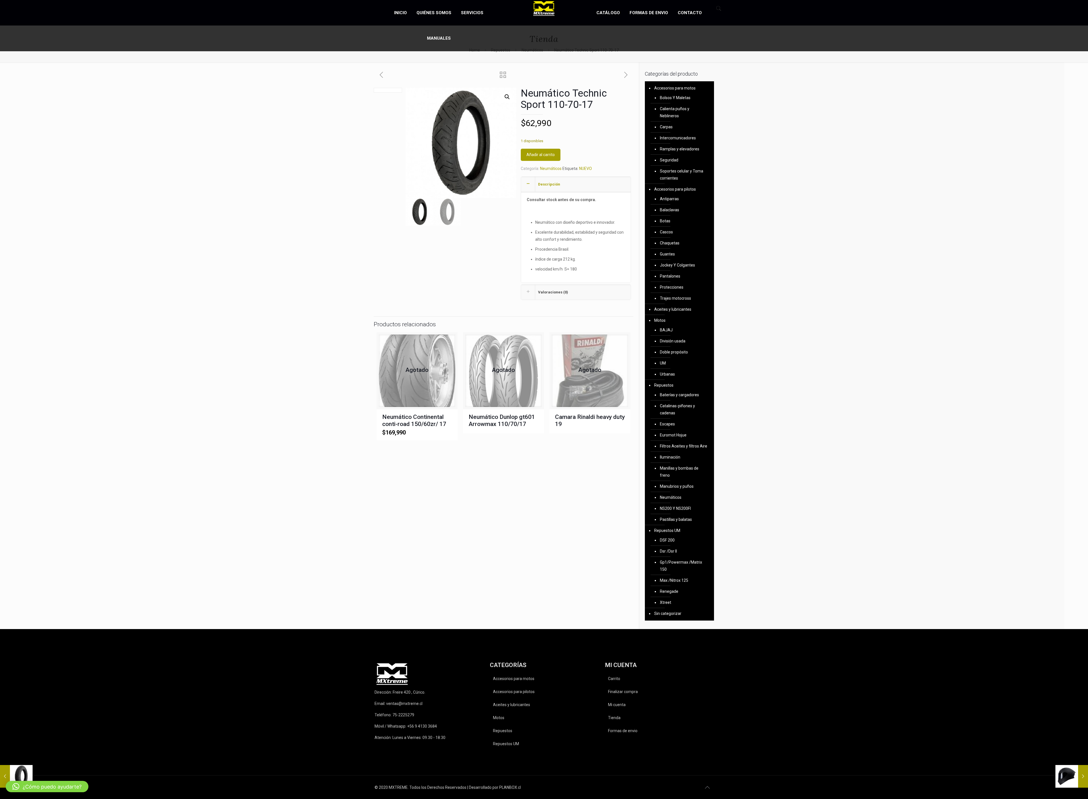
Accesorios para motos (675, 88)
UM (663, 363)
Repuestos (663, 385)
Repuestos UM (667, 530)
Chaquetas (669, 243)
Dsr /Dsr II (668, 551)
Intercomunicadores (678, 138)
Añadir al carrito (540, 154)
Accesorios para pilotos (675, 189)
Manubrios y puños (677, 486)
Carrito (614, 678)
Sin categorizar (667, 613)
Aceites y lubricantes (672, 309)
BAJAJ (666, 330)
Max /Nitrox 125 (674, 580)
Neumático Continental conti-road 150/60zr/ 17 (414, 420)
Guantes (667, 254)
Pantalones (670, 276)
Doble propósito (674, 352)
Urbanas (667, 374)
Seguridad (669, 160)
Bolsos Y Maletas (675, 97)
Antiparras (669, 199)
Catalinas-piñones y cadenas (677, 409)
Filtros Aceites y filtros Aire (683, 446)
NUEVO (585, 168)
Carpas (666, 127)
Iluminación (670, 457)
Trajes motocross (675, 298)
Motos (660, 320)
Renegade (669, 591)
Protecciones (671, 287)
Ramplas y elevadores (679, 149)
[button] (507, 97)
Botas (665, 221)
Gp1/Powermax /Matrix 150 (681, 566)
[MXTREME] (544, 8)
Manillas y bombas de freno (679, 472)
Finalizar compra (623, 691)
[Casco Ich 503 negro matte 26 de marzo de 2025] (1071, 776)
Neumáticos (551, 168)
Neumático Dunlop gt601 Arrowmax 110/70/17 (502, 420)
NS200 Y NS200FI (675, 508)
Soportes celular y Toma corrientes (681, 174)
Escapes (667, 424)
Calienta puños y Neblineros (674, 112)
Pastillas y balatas (676, 519)
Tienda (614, 717)
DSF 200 (667, 540)
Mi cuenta (617, 704)
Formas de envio (623, 730)
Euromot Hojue (673, 435)
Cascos (666, 232)
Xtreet (665, 602)
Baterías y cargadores (679, 395)
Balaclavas (669, 210)
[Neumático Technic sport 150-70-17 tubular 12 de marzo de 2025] (16, 776)
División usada (672, 341)
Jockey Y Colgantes (677, 265)
